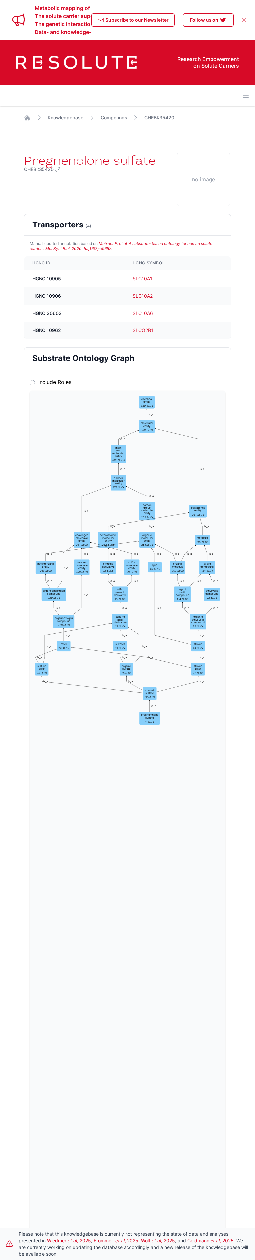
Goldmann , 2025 (210, 1240)
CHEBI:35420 (159, 117)
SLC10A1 (142, 278)
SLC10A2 (143, 296)
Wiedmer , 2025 (69, 1240)
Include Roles (53, 382)
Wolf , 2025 (158, 1240)
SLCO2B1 (143, 330)
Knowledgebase (65, 117)
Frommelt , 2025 (116, 1240)
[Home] (27, 117)
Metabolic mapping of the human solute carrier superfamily (63, 8)
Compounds (114, 117)
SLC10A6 (143, 313)
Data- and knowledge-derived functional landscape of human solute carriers (63, 32)
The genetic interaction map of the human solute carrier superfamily (63, 24)
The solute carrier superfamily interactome (63, 16)
